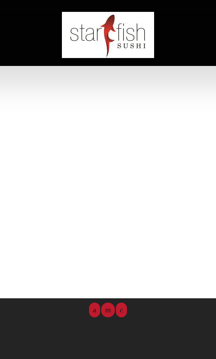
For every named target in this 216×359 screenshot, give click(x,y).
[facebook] (94, 310)
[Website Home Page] (108, 35)
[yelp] (108, 310)
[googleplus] (121, 310)
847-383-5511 (107, 58)
